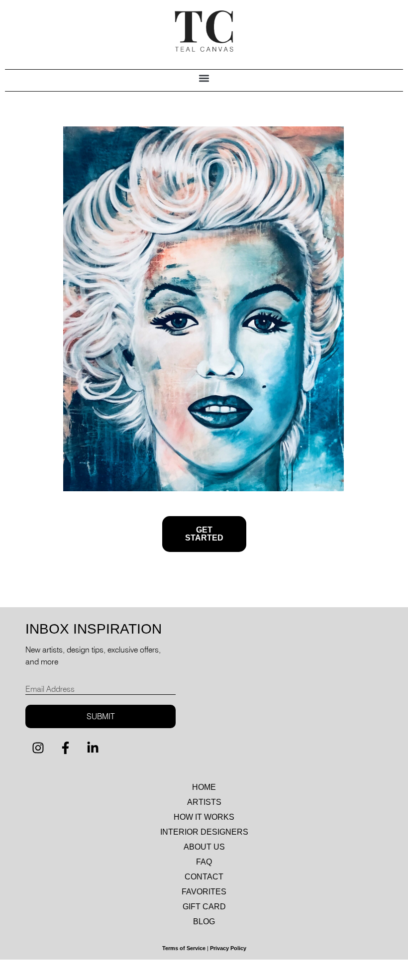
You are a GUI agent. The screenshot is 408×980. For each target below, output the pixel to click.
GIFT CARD (204, 906)
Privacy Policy (228, 948)
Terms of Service (183, 948)
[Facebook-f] (65, 748)
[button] (204, 78)
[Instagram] (37, 748)
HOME (204, 787)
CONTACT (204, 876)
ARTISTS (204, 802)
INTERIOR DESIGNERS (204, 832)
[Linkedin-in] (92, 748)
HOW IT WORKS (204, 817)
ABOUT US (204, 847)
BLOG (204, 921)
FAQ (204, 862)
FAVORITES (204, 891)
